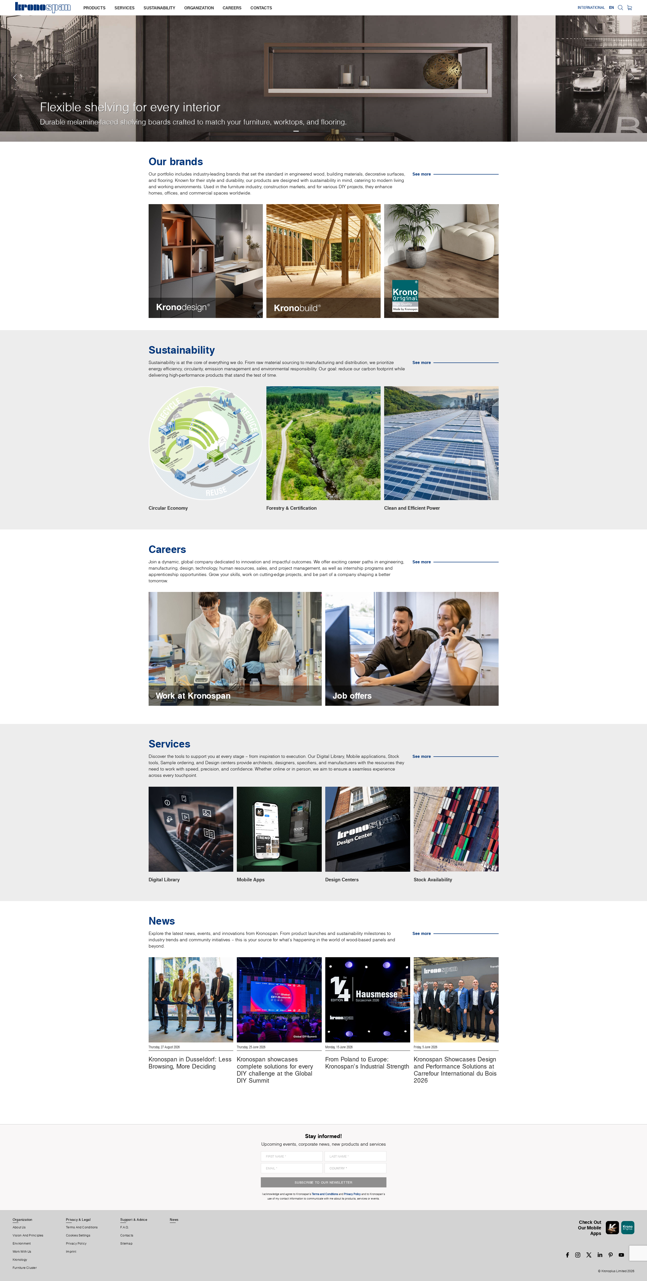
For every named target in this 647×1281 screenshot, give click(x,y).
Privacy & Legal (78, 1219)
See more (421, 174)
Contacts (126, 1235)
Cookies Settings (78, 1235)
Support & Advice (133, 1219)
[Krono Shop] (629, 7)
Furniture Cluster (25, 1268)
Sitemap (126, 1244)
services (124, 8)
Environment (22, 1244)
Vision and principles (28, 1235)
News (174, 1219)
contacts (261, 8)
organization (199, 8)
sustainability (159, 8)
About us (19, 1227)
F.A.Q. (124, 1227)
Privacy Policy (76, 1244)
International (591, 8)
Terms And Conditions (82, 1227)
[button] (10, 71)
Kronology (20, 1260)
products (94, 8)
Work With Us (22, 1252)
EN (611, 8)
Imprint (71, 1252)
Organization (22, 1219)
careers (232, 8)
